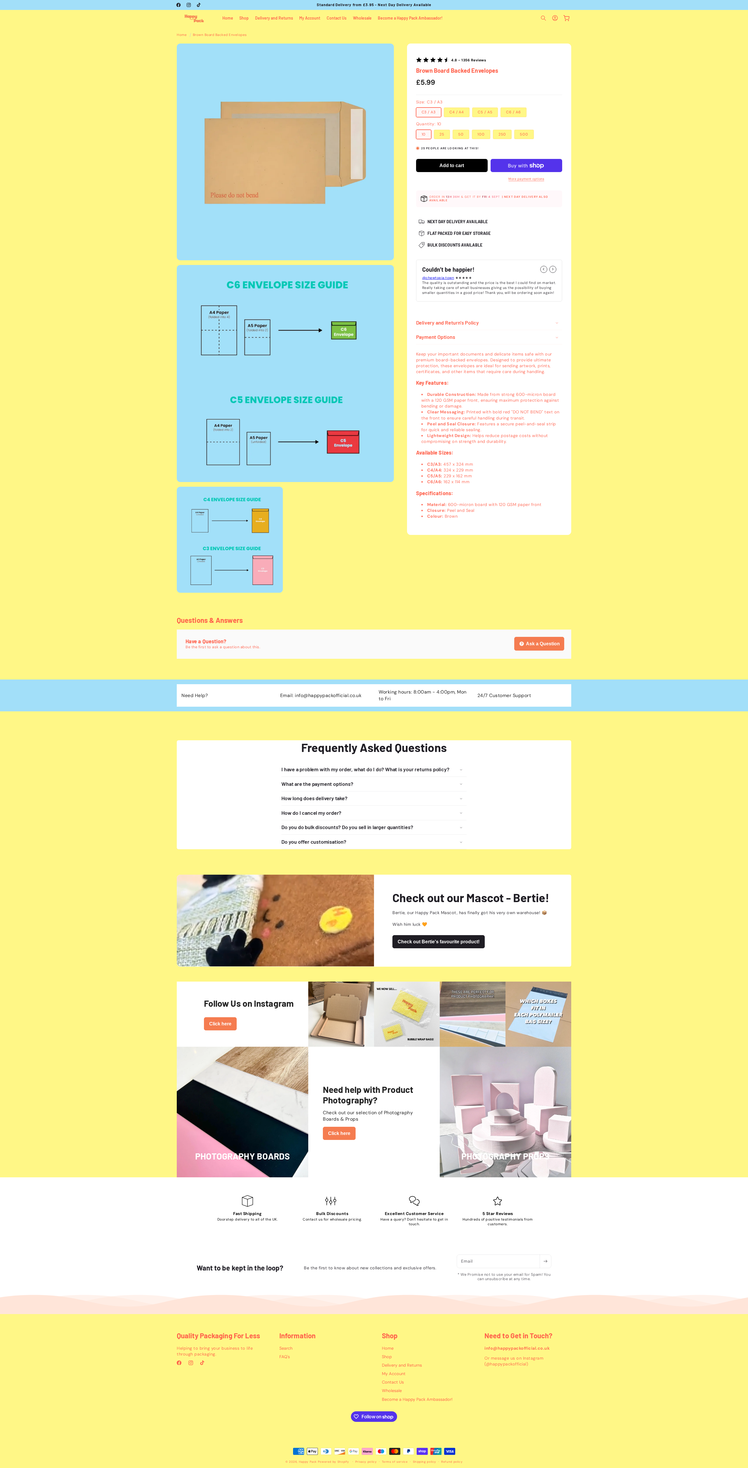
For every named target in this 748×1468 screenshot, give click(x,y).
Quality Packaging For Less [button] (218, 1336)
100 (481, 134)
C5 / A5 (485, 112)
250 (502, 134)
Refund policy (452, 1462)
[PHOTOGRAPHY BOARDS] (242, 1173)
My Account (394, 1373)
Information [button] (297, 1336)
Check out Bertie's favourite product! (438, 941)
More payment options (526, 178)
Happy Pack (308, 1462)
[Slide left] (543, 269)
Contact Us (393, 1382)
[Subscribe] (545, 1261)
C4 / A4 (456, 112)
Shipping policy (424, 1462)
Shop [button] (390, 1336)
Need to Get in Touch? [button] (518, 1336)
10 (424, 134)
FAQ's (284, 1356)
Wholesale (392, 1390)
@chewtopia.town (438, 277)
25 (441, 134)
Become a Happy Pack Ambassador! (417, 1399)
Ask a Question (542, 643)
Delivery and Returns (402, 1365)
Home (182, 35)
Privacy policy (366, 1462)
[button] (543, 18)
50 (461, 134)
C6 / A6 (513, 112)
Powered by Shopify (333, 1462)
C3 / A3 (429, 112)
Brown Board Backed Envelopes (220, 35)
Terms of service (395, 1462)
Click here (220, 1023)
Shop (387, 1356)
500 (524, 134)
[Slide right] (552, 269)
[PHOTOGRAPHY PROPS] (505, 1173)
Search (285, 1348)
